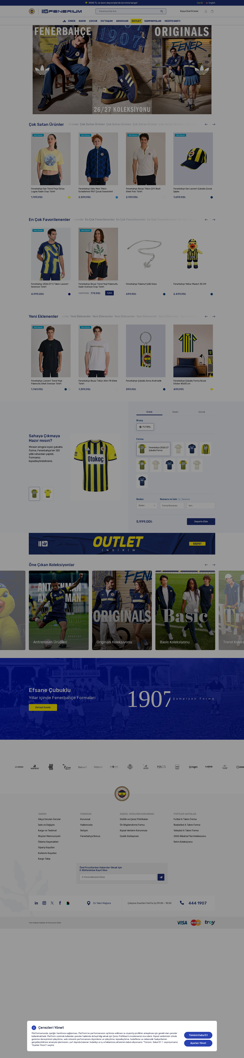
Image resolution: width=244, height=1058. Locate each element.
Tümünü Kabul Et (198, 1035)
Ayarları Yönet (198, 1043)
